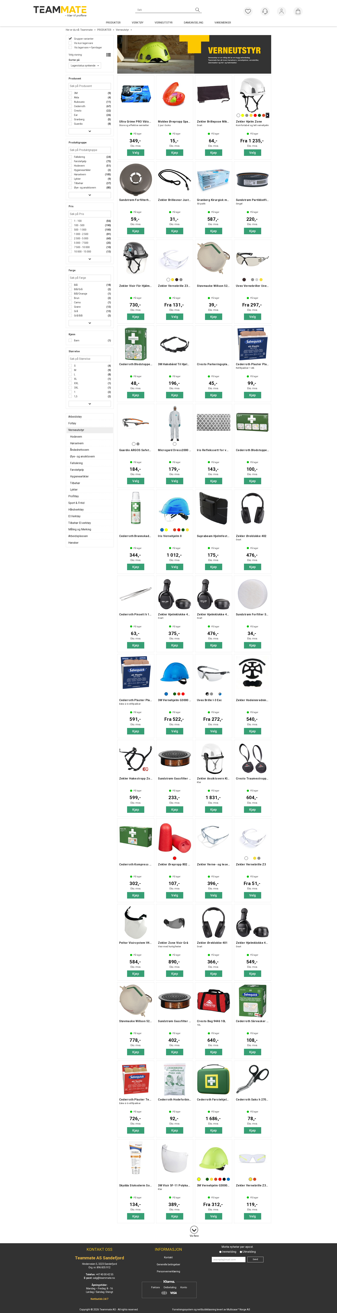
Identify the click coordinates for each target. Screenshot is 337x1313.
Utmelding (249, 1251)
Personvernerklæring (168, 1271)
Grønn (77, 306)
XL (75, 378)
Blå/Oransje (80, 293)
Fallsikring (79, 157)
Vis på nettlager (85, 47)
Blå (76, 284)
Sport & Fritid (76, 503)
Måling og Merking (79, 529)
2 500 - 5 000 (81, 238)
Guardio (78, 123)
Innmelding (229, 1251)
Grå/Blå (78, 315)
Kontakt (168, 1257)
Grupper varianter (84, 38)
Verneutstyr (122, 29)
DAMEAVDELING (193, 22)
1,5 (75, 396)
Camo (77, 302)
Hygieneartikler (82, 170)
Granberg (79, 119)
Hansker (73, 542)
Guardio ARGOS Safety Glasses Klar (136, 423)
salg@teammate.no (104, 1278)
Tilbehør (78, 183)
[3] (194, 1229)
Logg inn (281, 12)
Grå (76, 311)
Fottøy (72, 423)
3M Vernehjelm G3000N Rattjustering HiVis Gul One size (213, 1158)
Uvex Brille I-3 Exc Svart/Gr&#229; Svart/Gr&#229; (213, 673)
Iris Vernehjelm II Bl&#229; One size (174, 509)
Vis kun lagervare (83, 43)
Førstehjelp (80, 161)
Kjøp (174, 152)
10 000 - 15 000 (82, 251)
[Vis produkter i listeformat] (108, 55)
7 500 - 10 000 (82, 247)
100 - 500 (79, 225)
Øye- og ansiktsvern (85, 187)
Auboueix (79, 101)
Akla (76, 97)
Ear (76, 115)
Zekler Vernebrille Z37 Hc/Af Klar (174, 259)
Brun (76, 298)
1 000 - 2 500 (81, 234)
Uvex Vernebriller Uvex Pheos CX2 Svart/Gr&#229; (252, 259)
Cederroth (79, 106)
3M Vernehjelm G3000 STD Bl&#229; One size (174, 673)
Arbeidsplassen (78, 536)
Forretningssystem (182, 1309)
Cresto (77, 110)
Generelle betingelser (168, 1264)
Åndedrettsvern (79, 449)
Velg (135, 152)
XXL (76, 383)
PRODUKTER (113, 22)
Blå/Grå (78, 289)
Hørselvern (80, 174)
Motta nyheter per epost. (237, 1246)
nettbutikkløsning (206, 1309)
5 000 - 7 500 (81, 242)
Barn (76, 340)
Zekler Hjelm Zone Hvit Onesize (252, 95)
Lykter (77, 178)
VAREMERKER (222, 22)
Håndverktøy (76, 509)
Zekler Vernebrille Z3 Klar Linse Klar (252, 838)
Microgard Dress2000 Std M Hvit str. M (174, 423)
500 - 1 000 (80, 229)
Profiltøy (73, 496)
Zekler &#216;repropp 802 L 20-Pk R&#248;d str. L (174, 838)
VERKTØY (137, 22)
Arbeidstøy (75, 416)
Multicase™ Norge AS (238, 1309)
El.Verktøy (74, 516)
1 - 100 (78, 221)
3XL (76, 387)
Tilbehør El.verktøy (79, 523)
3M (76, 93)
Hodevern (79, 165)
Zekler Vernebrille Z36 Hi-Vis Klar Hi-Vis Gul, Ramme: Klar (252, 1158)
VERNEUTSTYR (164, 22)
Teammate (86, 29)
